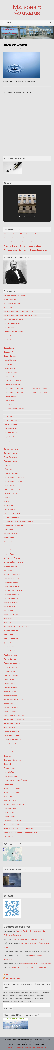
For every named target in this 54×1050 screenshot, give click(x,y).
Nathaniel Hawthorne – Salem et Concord (20, 238)
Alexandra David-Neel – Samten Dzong (35, 963)
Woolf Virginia (10, 816)
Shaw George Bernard (13, 744)
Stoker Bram (9, 764)
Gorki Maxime (9, 505)
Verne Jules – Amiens (12, 788)
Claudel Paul (9, 400)
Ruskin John (8, 703)
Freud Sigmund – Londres (14, 477)
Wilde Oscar (9, 812)
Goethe (6, 501)
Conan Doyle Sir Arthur (13, 420)
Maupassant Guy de (11, 594)
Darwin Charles (10, 429)
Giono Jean (8, 497)
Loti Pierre (8, 570)
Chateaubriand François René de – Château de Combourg (26, 388)
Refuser (20, 1047)
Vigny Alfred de (10, 800)
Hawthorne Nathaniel (12, 513)
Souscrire (8, 1008)
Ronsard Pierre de (11, 691)
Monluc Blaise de (11, 614)
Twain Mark (9, 784)
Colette (7, 412)
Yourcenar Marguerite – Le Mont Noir (19, 828)
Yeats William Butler (12, 824)
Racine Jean (9, 679)
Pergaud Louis (9, 647)
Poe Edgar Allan (10, 655)
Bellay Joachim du (11, 336)
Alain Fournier (10, 299)
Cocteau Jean (9, 404)
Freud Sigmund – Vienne (13, 481)
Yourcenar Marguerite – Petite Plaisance (20, 832)
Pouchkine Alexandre (12, 663)
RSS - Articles (11, 975)
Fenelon (7, 465)
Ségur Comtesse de (11, 732)
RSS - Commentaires (13, 978)
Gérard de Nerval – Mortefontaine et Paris (21, 234)
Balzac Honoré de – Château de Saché (19, 311)
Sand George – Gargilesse (14, 719)
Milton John (8, 610)
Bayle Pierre (9, 328)
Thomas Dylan (9, 768)
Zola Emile (8, 837)
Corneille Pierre (10, 425)
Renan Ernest (9, 683)
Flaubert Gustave (11, 473)
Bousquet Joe (9, 352)
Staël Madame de (11, 748)
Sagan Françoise (10, 711)
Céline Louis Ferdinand (13, 380)
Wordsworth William (12, 820)
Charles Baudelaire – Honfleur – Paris (19, 242)
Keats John (8, 550)
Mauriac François (11, 598)
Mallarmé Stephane (12, 586)
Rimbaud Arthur (10, 687)
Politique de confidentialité (35, 1047)
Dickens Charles (10, 441)
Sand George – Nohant (13, 723)
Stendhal (7, 756)
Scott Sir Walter (10, 727)
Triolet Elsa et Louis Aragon (15, 780)
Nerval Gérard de (11, 639)
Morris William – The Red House (17, 626)
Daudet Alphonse (10, 433)
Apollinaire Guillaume (12, 303)
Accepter (11, 1047)
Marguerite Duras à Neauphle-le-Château (29, 967)
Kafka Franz (9, 546)
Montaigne (8, 618)
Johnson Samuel (10, 542)
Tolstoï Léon (9, 772)
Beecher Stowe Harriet (13, 332)
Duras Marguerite (11, 453)
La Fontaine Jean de (12, 558)
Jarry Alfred (9, 538)
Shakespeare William (12, 740)
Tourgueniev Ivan (10, 776)
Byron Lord (8, 364)
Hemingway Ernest (11, 517)
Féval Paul (8, 469)
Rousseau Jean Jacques (13, 699)
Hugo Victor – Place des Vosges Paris (18, 521)
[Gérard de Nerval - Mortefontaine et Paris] (15, 272)
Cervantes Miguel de (12, 384)
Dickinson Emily (10, 445)
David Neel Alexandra (12, 437)
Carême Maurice (10, 372)
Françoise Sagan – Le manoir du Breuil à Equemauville (25, 250)
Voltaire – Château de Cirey (15, 804)
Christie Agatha (10, 396)
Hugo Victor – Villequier (13, 525)
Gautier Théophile (11, 493)
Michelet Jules (10, 606)
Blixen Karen (9, 348)
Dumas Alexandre (11, 449)
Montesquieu (9, 622)
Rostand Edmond (10, 695)
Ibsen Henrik (9, 530)
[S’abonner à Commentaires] (4, 978)
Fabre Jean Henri (11, 457)
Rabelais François (11, 675)
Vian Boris (8, 796)
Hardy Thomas (9, 509)
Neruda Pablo (9, 635)
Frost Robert (9, 485)
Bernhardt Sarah (11, 344)
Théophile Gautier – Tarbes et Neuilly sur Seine (22, 246)
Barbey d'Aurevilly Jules (13, 319)
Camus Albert (9, 368)
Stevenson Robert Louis (13, 760)
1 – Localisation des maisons (15, 295)
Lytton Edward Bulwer (13, 574)
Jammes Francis (10, 534)
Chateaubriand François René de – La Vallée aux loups (25, 392)
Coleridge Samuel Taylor (14, 408)
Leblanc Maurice (10, 566)
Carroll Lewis (9, 376)
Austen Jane (9, 307)
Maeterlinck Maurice (12, 578)
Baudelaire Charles (12, 324)
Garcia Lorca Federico (13, 489)
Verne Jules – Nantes (12, 792)
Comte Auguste (10, 416)
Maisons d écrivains (27, 10)
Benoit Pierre (9, 340)
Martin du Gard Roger (13, 590)
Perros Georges (10, 651)
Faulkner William (11, 461)
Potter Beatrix (10, 659)
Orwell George (10, 643)
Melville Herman (10, 602)
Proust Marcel (10, 671)
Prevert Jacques (10, 667)
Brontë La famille (11, 360)
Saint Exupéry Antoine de (14, 715)
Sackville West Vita (12, 707)
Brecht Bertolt (10, 356)
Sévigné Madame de (11, 736)
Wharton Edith (10, 808)
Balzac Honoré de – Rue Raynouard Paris (20, 315)
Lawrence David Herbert (13, 562)
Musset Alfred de (11, 631)
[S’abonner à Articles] (4, 975)
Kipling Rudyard (10, 554)
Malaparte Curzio (11, 582)
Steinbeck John (10, 752)
